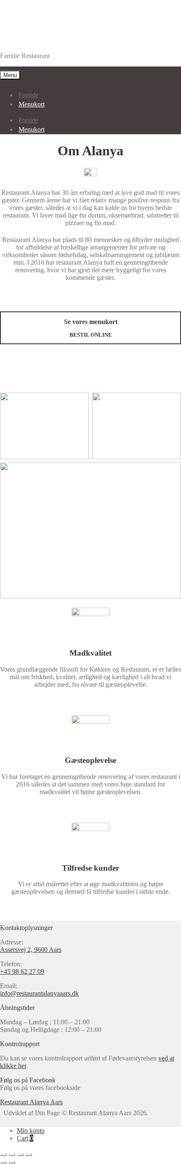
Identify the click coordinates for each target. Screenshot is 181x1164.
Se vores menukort (90, 328)
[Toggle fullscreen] (20, 1154)
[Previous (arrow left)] (3, 1162)
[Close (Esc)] (3, 1154)
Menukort (32, 104)
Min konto (31, 1130)
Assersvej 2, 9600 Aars (30, 949)
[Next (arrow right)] (11, 1162)
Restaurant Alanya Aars (31, 41)
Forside (28, 94)
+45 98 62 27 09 (22, 971)
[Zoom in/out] (28, 1154)
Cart (25, 1138)
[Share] (11, 1154)
